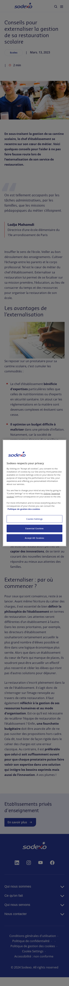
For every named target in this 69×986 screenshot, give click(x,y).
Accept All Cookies (34, 538)
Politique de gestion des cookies (24, 509)
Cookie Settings (34, 519)
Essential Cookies (34, 528)
